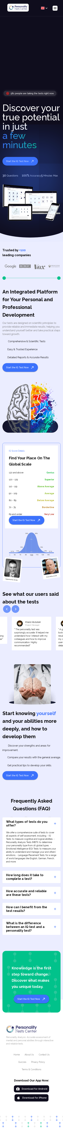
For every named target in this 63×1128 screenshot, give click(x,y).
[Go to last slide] (7, 609)
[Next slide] (15, 609)
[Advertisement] (31, 55)
